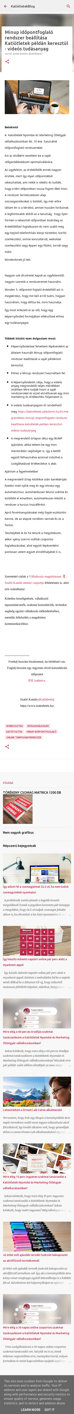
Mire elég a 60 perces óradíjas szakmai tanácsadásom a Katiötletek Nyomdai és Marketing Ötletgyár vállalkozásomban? (36, 1037)
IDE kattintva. (37, 680)
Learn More (30, 1410)
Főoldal (8, 783)
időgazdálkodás (38, 726)
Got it (49, 1410)
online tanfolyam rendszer (23, 737)
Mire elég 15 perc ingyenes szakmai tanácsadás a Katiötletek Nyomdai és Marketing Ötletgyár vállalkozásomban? (34, 1182)
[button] (7, 61)
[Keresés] (68, 6)
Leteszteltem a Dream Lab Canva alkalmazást (32, 1110)
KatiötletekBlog (23, 6)
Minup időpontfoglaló (41, 731)
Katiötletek (46, 699)
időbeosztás (14, 726)
